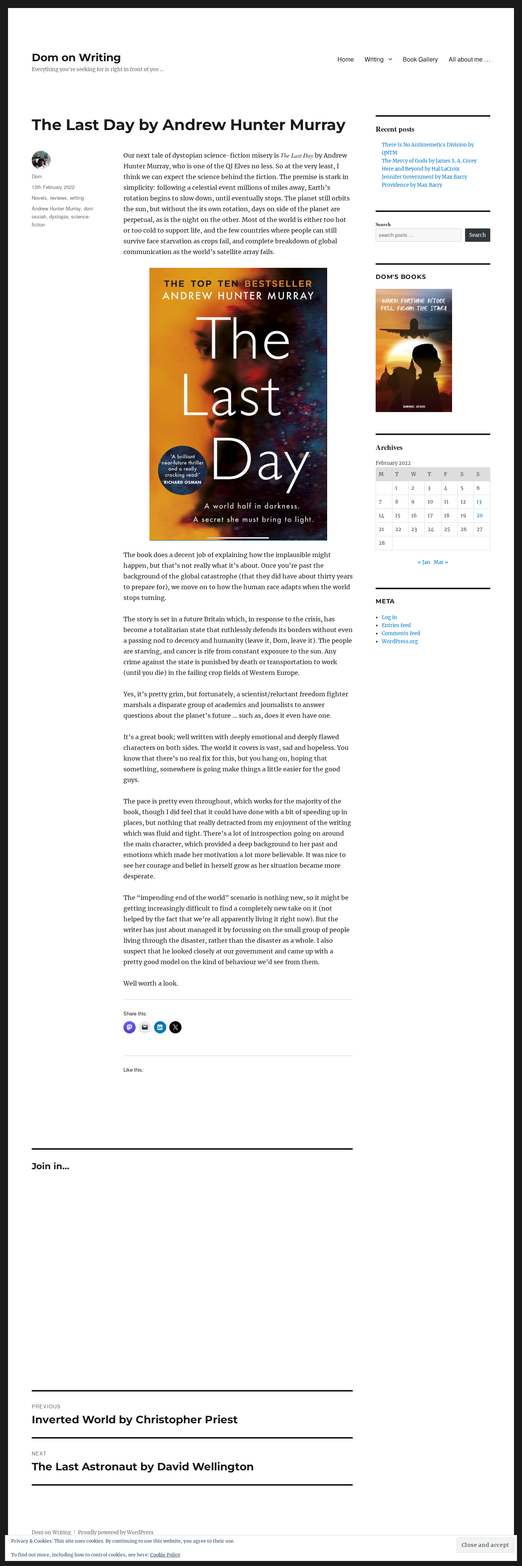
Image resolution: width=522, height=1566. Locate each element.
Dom (37, 176)
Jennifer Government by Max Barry (424, 177)
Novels (39, 197)
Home (345, 59)
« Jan (424, 562)
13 (479, 502)
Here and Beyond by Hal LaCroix (421, 169)
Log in (389, 617)
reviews (58, 197)
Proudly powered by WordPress (116, 1532)
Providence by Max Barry (412, 185)
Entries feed (396, 625)
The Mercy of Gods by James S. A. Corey (429, 161)
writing (77, 197)
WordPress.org (400, 641)
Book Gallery (420, 59)
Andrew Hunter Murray (56, 208)
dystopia (58, 216)
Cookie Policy (165, 1555)
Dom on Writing (76, 57)
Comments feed (401, 633)
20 (480, 515)
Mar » (441, 562)
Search (383, 224)
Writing (374, 59)
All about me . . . (469, 59)
